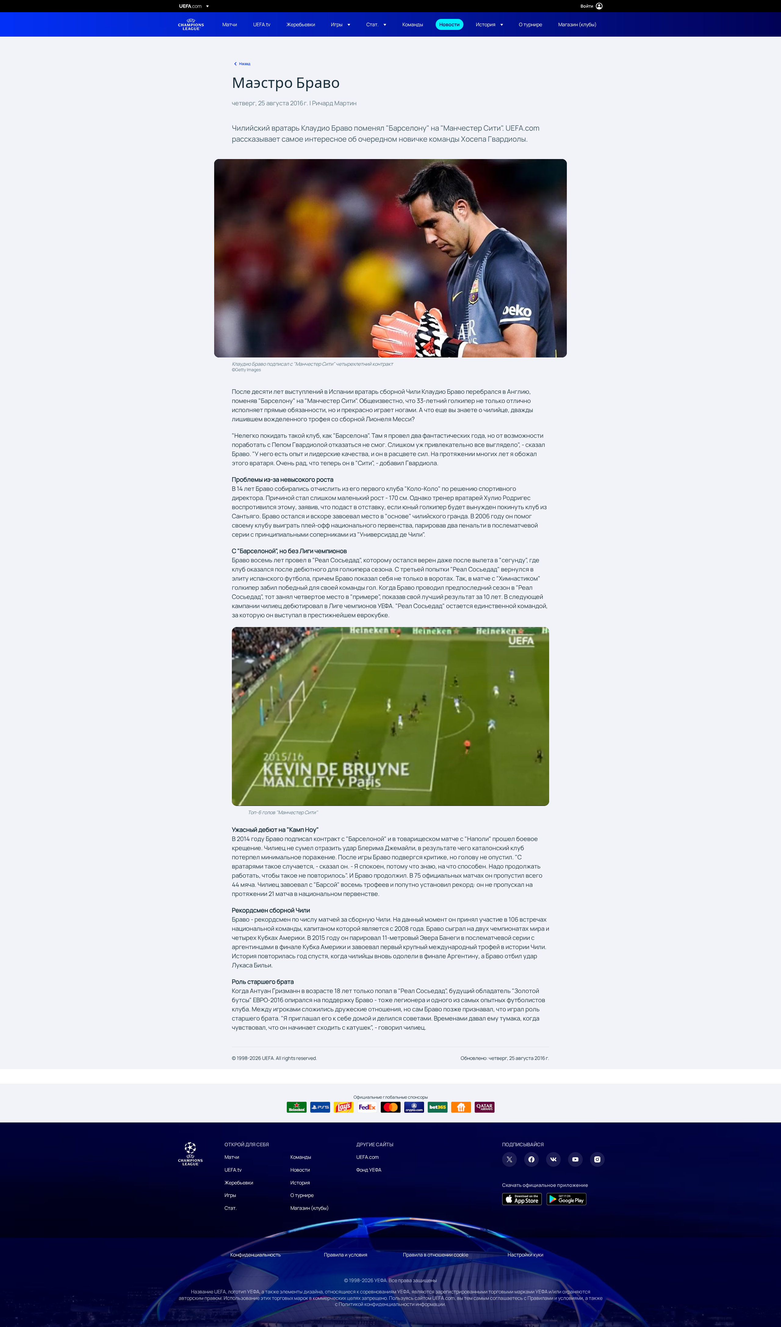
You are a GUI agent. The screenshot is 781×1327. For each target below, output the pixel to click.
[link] (229, 24)
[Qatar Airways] (485, 1107)
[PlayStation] (320, 1107)
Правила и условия (345, 1254)
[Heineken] (297, 1107)
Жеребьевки (239, 1182)
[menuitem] (230, 24)
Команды (300, 1157)
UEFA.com (367, 1157)
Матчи (232, 1157)
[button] (340, 24)
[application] (390, 716)
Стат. (231, 1208)
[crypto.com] (414, 1107)
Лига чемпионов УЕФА (191, 24)
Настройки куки (525, 1254)
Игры (230, 1195)
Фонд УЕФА (368, 1169)
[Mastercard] (391, 1107)
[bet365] (438, 1107)
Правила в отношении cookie (435, 1254)
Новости (300, 1169)
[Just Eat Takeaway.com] (461, 1107)
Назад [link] (244, 63)
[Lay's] (344, 1107)
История (300, 1182)
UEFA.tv (233, 1169)
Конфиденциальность (255, 1254)
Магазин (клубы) (309, 1208)
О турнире (302, 1195)
